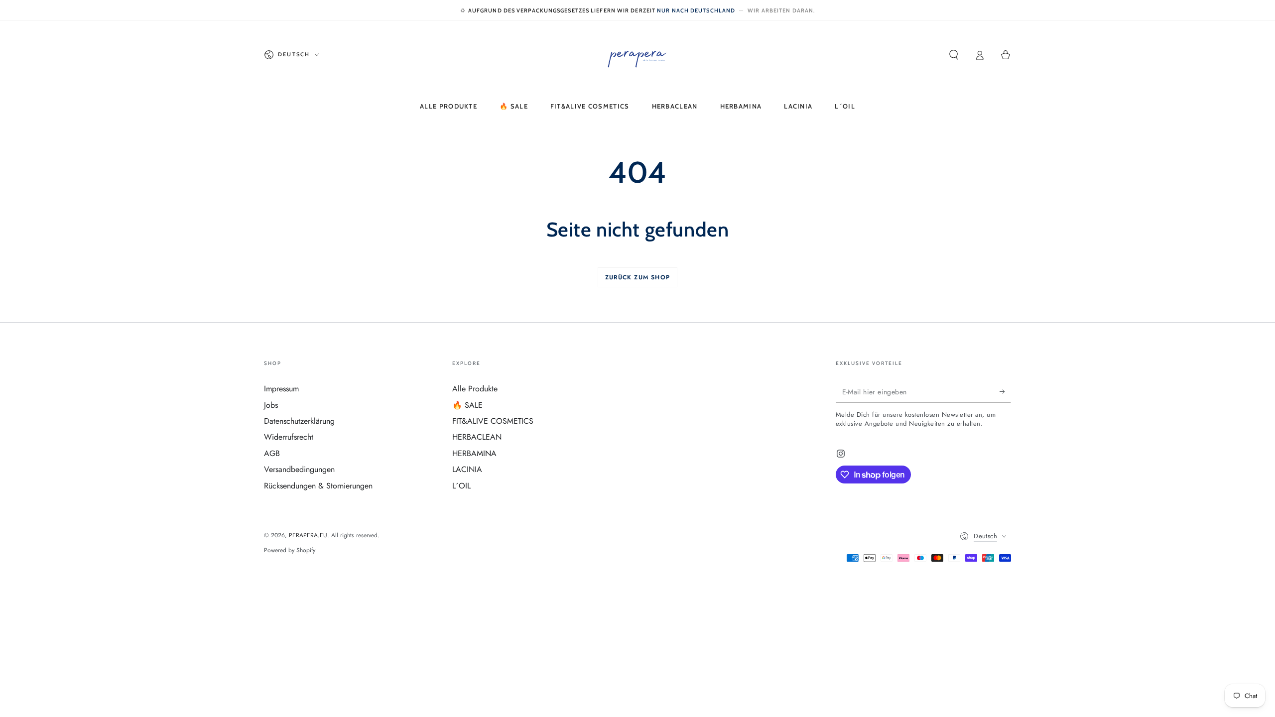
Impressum (281, 388)
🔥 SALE (467, 405)
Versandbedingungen (299, 469)
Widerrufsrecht (288, 437)
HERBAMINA (474, 453)
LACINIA (467, 469)
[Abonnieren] (1005, 391)
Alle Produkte (475, 388)
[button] (954, 55)
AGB (272, 453)
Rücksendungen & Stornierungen (318, 485)
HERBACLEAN (477, 437)
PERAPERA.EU (308, 535)
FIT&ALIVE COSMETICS (492, 421)
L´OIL (461, 485)
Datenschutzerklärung (299, 421)
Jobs (271, 405)
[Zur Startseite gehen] (637, 54)
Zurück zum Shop (637, 277)
